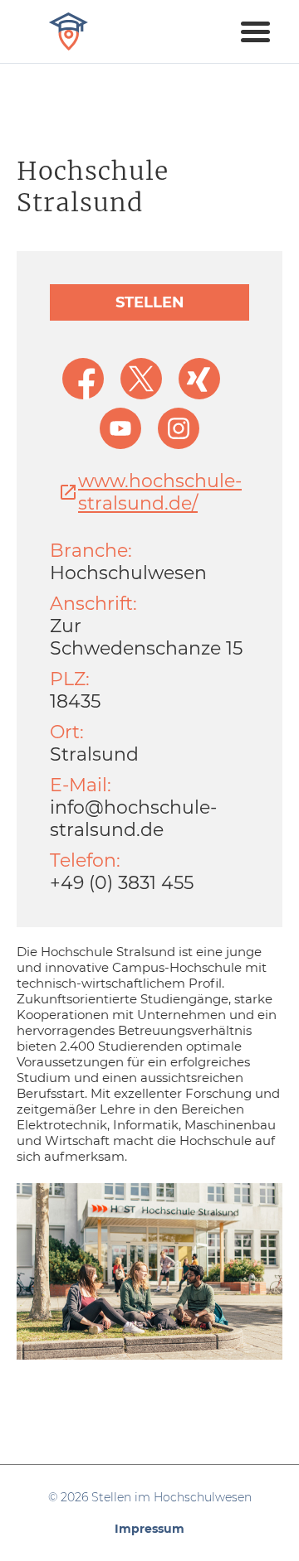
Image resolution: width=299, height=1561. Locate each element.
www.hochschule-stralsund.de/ (160, 492)
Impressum (149, 1528)
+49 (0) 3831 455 (122, 883)
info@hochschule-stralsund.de (133, 818)
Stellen (149, 302)
